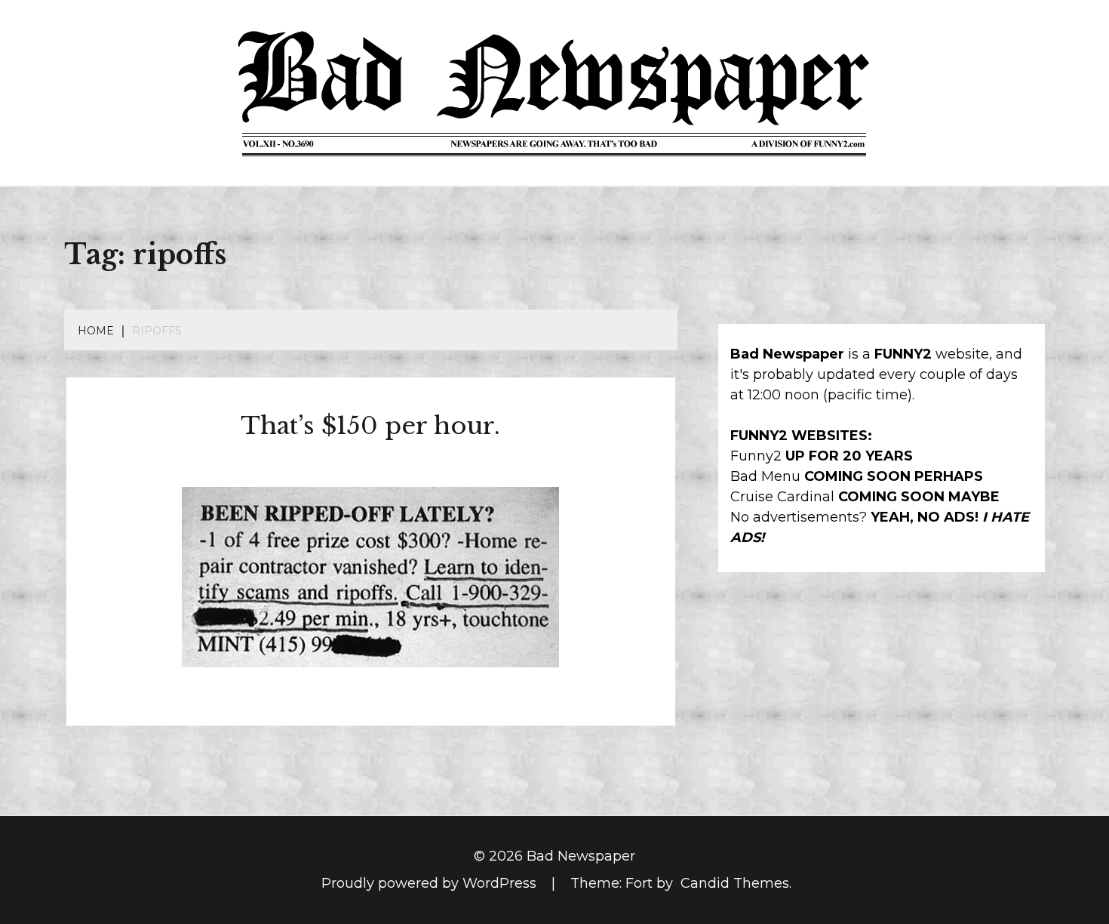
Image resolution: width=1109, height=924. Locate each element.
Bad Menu (765, 476)
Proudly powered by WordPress (430, 883)
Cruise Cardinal (782, 496)
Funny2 (756, 456)
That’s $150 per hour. (370, 426)
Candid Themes (734, 883)
